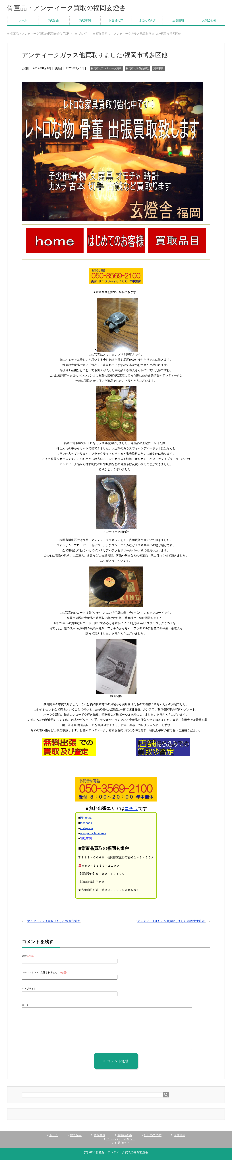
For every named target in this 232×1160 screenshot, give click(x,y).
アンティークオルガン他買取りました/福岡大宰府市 (171, 921)
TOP (39, 33)
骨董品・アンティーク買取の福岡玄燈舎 (66, 8)
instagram (86, 828)
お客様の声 (116, 20)
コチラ (131, 808)
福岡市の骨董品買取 (137, 68)
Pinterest (86, 817)
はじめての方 (147, 20)
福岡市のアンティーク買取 (106, 68)
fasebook (86, 823)
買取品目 (54, 20)
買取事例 (85, 20)
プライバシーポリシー (120, 1139)
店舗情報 (178, 20)
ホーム (22, 20)
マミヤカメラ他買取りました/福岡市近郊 (53, 921)
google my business (93, 833)
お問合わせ (209, 20)
